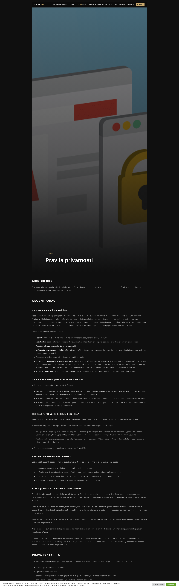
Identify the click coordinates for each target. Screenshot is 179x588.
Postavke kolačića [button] (158, 584)
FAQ (116, 4)
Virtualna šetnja (60, 4)
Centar (39, 4)
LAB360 (79, 4)
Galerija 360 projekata (98, 4)
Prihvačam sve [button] (171, 584)
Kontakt (140, 4)
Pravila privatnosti (126, 4)
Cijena (71, 4)
